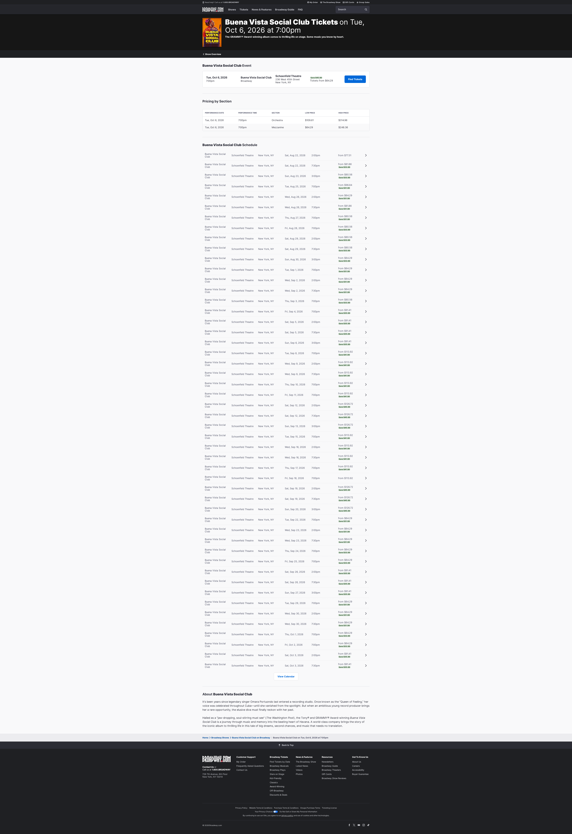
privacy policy (287, 815)
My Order (314, 2)
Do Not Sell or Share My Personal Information (298, 811)
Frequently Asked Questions (250, 766)
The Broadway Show (331, 2)
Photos (299, 774)
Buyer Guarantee (360, 774)
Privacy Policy (241, 808)
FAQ (300, 9)
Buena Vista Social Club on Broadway (251, 737)
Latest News (302, 766)
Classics (274, 782)
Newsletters (327, 761)
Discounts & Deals (278, 794)
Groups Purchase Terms (310, 808)
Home (205, 737)
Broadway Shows (220, 737)
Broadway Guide (284, 9)
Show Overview (213, 54)
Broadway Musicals (279, 766)
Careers (356, 766)
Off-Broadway (277, 790)
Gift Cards (349, 2)
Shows (232, 9)
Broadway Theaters (331, 770)
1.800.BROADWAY (222, 2)
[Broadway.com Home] (212, 9)
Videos (299, 770)
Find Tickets (355, 79)
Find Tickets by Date (280, 761)
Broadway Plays (277, 770)
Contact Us (208, 767)
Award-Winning (277, 786)
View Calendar (286, 676)
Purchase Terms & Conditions (286, 808)
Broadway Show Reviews (334, 778)
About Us (356, 761)
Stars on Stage (277, 774)
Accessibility (358, 770)
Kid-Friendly (276, 778)
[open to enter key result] (366, 9)
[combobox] (353, 9)
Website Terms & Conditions (260, 808)
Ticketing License (329, 808)
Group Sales (364, 2)
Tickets (244, 9)
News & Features (262, 9)
